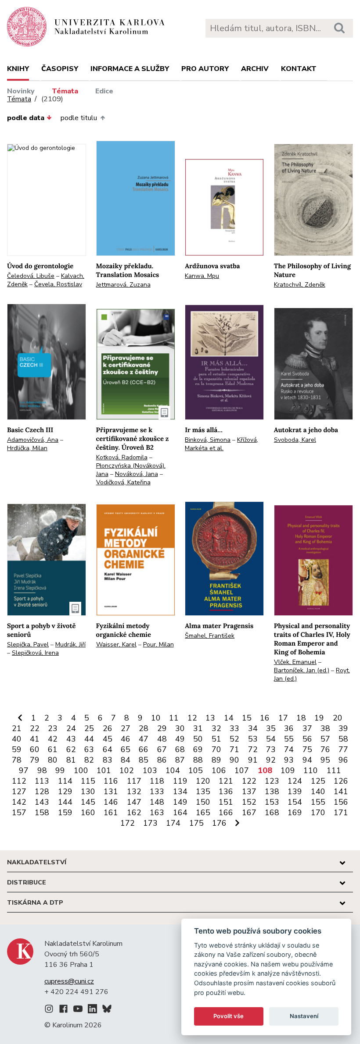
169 (295, 812)
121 (226, 781)
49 (180, 739)
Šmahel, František (209, 636)
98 (42, 770)
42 (53, 739)
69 (198, 749)
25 (89, 728)
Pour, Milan (158, 644)
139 (295, 791)
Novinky (21, 91)
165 (203, 812)
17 (283, 718)
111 (334, 770)
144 (65, 802)
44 (89, 739)
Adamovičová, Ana (32, 440)
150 (203, 802)
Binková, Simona (207, 440)
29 (162, 728)
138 (272, 791)
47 (143, 739)
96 (343, 760)
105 (195, 770)
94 (307, 760)
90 (234, 760)
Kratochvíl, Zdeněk (299, 285)
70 (216, 749)
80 (53, 760)
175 (196, 823)
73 (271, 749)
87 (180, 760)
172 (127, 823)
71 (234, 749)
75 (307, 749)
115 (88, 781)
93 (289, 760)
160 (88, 812)
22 (35, 728)
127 (19, 791)
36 (289, 728)
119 (180, 781)
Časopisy (59, 69)
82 (89, 760)
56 (307, 739)
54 (271, 739)
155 (318, 802)
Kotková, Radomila (122, 457)
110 (310, 770)
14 (229, 718)
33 (234, 728)
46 (125, 739)
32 (216, 728)
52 (234, 739)
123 (272, 781)
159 (65, 812)
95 (325, 760)
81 (71, 760)
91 (253, 760)
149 (180, 802)
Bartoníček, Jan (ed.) (301, 670)
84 (125, 760)
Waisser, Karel (116, 644)
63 (89, 749)
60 (35, 749)
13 (210, 718)
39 (343, 728)
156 (341, 802)
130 (88, 791)
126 (341, 781)
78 (17, 760)
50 (198, 739)
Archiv (255, 69)
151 (226, 802)
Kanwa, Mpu (202, 276)
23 (53, 728)
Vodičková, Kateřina (123, 482)
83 (107, 760)
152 (249, 802)
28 (143, 728)
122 (249, 781)
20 (337, 718)
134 (180, 791)
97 (24, 770)
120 (203, 781)
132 (134, 791)
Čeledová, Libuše (30, 276)
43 (71, 739)
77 (343, 749)
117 (134, 781)
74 (289, 749)
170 (318, 812)
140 (318, 791)
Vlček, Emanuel (295, 662)
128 (42, 791)
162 (134, 812)
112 (19, 781)
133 (157, 791)
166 (226, 812)
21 (17, 728)
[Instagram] (49, 1010)
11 (174, 718)
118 (157, 781)
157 (19, 812)
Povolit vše (228, 1015)
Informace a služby (129, 69)
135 (203, 791)
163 (157, 812)
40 (17, 739)
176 (219, 823)
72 (253, 749)
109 (288, 770)
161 (111, 812)
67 (162, 749)
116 (111, 781)
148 (157, 802)
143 (42, 802)
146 (111, 802)
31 (198, 728)
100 (81, 770)
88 (198, 760)
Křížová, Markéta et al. (221, 444)
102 (126, 770)
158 (42, 812)
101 (104, 770)
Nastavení (304, 1015)
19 (319, 718)
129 (65, 791)
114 (65, 781)
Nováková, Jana (136, 474)
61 (53, 749)
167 (249, 812)
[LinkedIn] (92, 1010)
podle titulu (79, 118)
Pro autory (205, 69)
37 (307, 728)
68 (180, 749)
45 (107, 739)
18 (301, 718)
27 (125, 728)
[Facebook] (63, 1010)
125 (318, 781)
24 (71, 728)
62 (71, 749)
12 (192, 718)
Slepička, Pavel (28, 644)
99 (60, 770)
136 (226, 791)
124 (295, 781)
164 (180, 812)
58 (343, 739)
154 (295, 802)
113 (42, 781)
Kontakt (299, 69)
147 (134, 802)
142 (19, 802)
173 (150, 823)
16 (265, 718)
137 (249, 791)
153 (272, 802)
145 (88, 802)
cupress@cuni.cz (69, 981)
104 (173, 770)
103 (150, 770)
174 (173, 823)
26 (107, 728)
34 (253, 728)
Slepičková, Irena (35, 653)
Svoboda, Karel (295, 440)
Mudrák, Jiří (70, 644)
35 (271, 728)
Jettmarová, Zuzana (123, 285)
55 (289, 739)
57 (325, 739)
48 (162, 739)
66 (143, 749)
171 (341, 812)
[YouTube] (78, 1010)
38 (325, 728)
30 (180, 728)
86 (162, 760)
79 (35, 760)
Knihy (18, 69)
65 (125, 749)
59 (17, 749)
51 (216, 739)
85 (143, 760)
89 (216, 760)
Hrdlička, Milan (27, 448)
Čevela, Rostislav (58, 284)
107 (241, 770)
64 (107, 749)
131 (111, 791)
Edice (104, 91)
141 (341, 791)
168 (272, 812)
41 (35, 739)
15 (247, 718)
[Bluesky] (107, 1010)
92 (271, 760)
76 (325, 749)
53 (253, 739)
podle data (25, 118)
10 (156, 718)
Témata (65, 91)
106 (219, 770)
